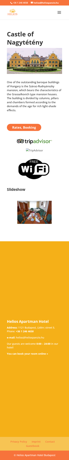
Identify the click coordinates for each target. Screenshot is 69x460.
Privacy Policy (18, 441)
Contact (50, 441)
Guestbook (32, 446)
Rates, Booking (24, 127)
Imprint (36, 441)
